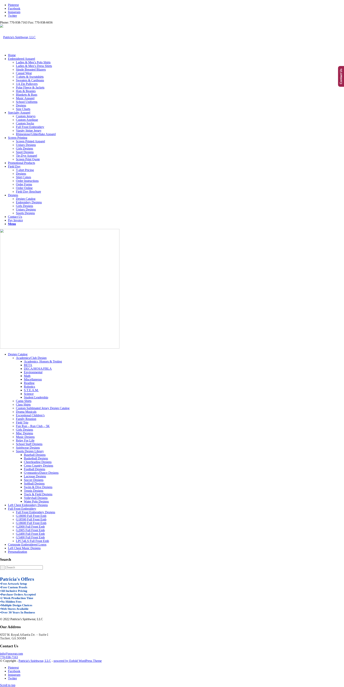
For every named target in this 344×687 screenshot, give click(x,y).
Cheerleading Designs (38, 462)
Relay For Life (25, 440)
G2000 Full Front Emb (30, 526)
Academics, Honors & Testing (43, 361)
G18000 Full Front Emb (31, 515)
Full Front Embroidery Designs (35, 512)
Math (27, 376)
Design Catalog (17, 354)
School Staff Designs (29, 444)
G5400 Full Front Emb (30, 537)
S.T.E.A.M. (31, 390)
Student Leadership (36, 397)
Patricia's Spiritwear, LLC (35, 660)
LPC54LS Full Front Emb (32, 541)
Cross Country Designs (38, 465)
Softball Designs (34, 483)
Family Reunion (26, 419)
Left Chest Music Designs (24, 548)
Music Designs (25, 437)
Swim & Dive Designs (38, 487)
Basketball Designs (36, 458)
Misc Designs (24, 433)
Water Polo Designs (36, 501)
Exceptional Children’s (30, 415)
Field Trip (22, 422)
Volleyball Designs (36, 498)
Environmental (33, 372)
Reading (29, 383)
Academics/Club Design (31, 358)
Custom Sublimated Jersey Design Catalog (42, 408)
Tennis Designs (33, 490)
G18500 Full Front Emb (31, 519)
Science (29, 393)
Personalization (17, 551)
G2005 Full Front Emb (30, 530)
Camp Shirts (23, 401)
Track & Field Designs (38, 494)
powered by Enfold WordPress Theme (78, 660)
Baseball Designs (35, 454)
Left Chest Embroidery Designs (28, 505)
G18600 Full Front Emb (31, 523)
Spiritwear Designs (28, 447)
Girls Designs (24, 429)
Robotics (29, 386)
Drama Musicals (26, 411)
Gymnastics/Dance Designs (41, 472)
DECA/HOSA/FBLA (38, 368)
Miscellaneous (33, 379)
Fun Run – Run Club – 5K (33, 426)
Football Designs (34, 469)
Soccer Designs (33, 480)
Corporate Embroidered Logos (27, 544)
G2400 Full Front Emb (30, 533)
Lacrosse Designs (35, 476)
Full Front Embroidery (22, 508)
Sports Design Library (30, 451)
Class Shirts (23, 404)
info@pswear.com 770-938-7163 (11, 655)
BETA (28, 365)
